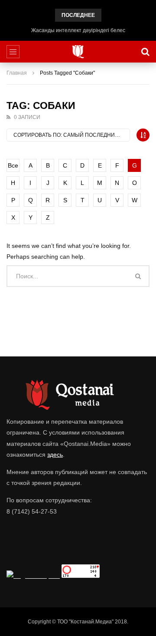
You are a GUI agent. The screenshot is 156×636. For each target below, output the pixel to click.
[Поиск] (145, 52)
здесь (55, 454)
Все (13, 165)
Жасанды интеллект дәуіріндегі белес (78, 30)
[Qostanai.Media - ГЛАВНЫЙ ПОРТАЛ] (78, 51)
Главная (16, 73)
